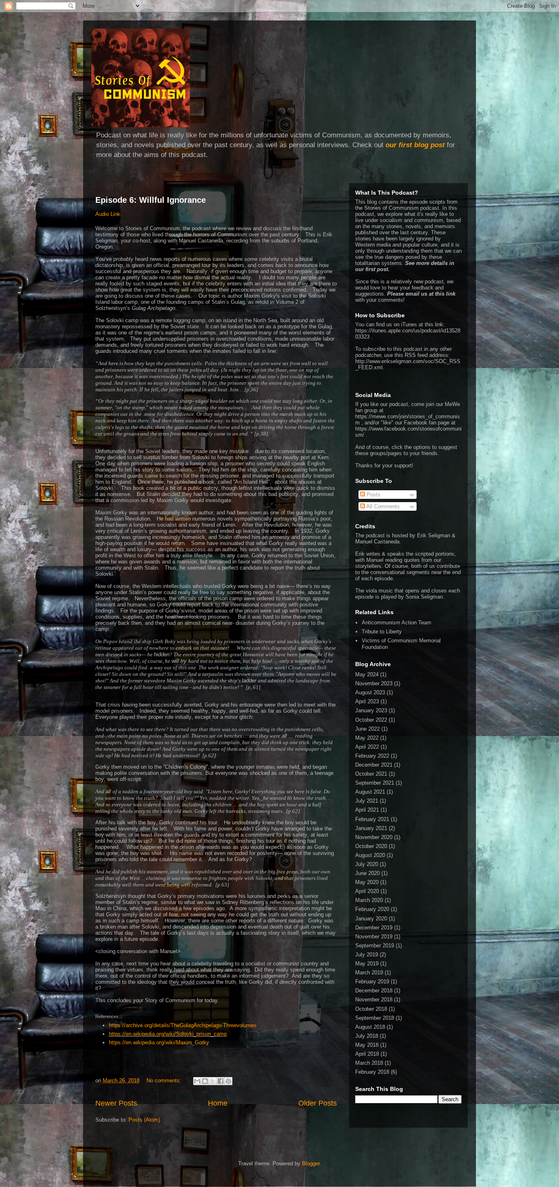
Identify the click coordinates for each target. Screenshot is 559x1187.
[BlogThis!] (205, 1081)
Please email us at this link (421, 294)
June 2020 (367, 873)
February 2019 (372, 981)
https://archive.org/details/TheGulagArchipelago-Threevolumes (183, 1025)
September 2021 (374, 783)
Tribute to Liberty (382, 631)
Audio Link (107, 214)
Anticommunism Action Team (396, 622)
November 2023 (373, 683)
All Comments (382, 506)
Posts (373, 494)
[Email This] (197, 1081)
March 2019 (369, 972)
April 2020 (367, 891)
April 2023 (367, 701)
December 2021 (373, 765)
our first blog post (415, 145)
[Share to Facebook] (220, 1081)
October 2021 (371, 774)
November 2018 (373, 999)
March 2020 (369, 900)
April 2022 (367, 747)
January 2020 (371, 918)
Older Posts (317, 1103)
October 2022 (371, 720)
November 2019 (373, 936)
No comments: (165, 1080)
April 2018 (367, 1054)
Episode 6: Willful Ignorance (150, 199)
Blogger (311, 1163)
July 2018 (366, 1036)
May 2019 (367, 963)
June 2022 (367, 729)
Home (218, 1103)
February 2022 (372, 756)
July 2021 (366, 801)
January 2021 (371, 828)
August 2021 (370, 792)
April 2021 (367, 810)
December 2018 (373, 990)
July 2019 (366, 954)
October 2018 (371, 1009)
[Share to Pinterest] (228, 1081)
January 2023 (371, 710)
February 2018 (372, 1072)
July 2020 (366, 864)
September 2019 (374, 945)
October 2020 (371, 846)
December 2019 (373, 927)
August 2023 (370, 692)
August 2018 (370, 1027)
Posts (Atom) (144, 1120)
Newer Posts (116, 1103)
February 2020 (372, 909)
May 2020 (367, 882)
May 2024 (367, 674)
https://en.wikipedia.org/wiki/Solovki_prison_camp (168, 1034)
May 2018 (367, 1045)
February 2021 (372, 819)
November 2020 (373, 837)
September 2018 (374, 1018)
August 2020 (370, 855)
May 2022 (367, 738)
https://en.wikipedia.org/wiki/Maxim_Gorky (159, 1042)
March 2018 (369, 1063)
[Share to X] (213, 1081)
